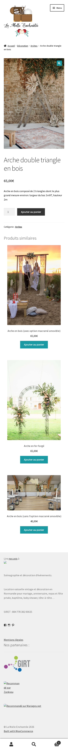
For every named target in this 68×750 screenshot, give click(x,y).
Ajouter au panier (31, 211)
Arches (34, 45)
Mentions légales (13, 639)
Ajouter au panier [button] (34, 344)
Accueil (11, 45)
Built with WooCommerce (18, 731)
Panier (52, 741)
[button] (59, 63)
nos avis (13, 558)
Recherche (34, 744)
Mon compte (11, 744)
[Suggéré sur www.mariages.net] (34, 706)
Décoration (22, 45)
